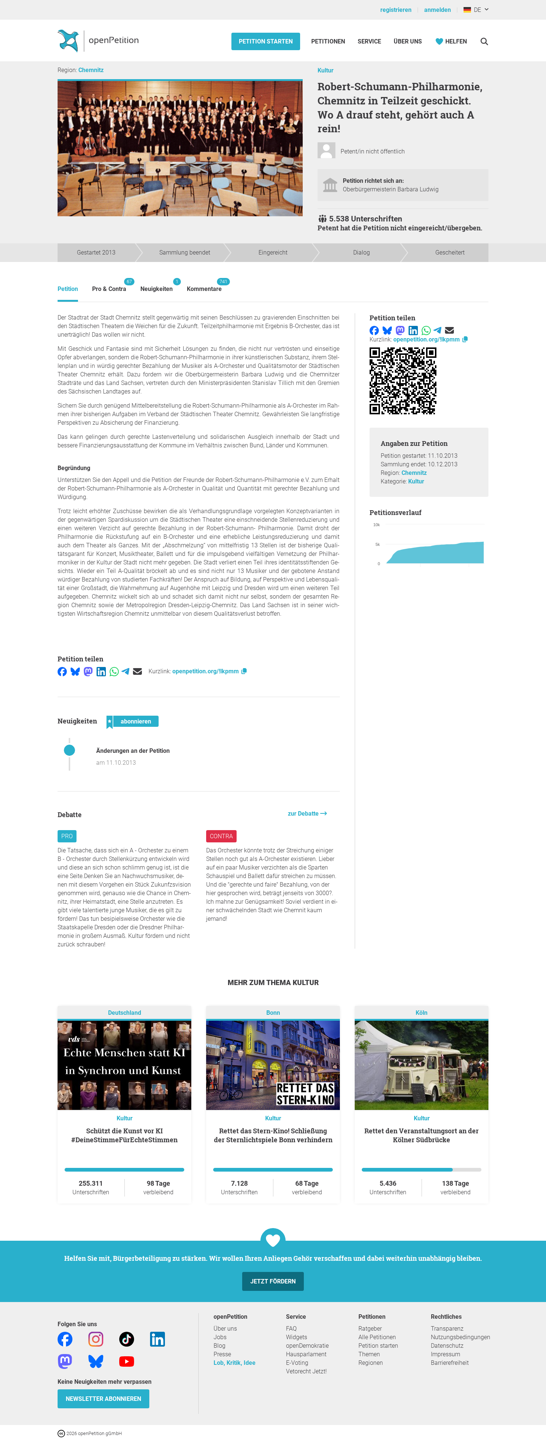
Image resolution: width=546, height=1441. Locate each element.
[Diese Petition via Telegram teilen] (125, 671)
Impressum (445, 1354)
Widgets (296, 1337)
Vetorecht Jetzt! (306, 1371)
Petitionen (329, 41)
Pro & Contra (109, 285)
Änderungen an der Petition (133, 750)
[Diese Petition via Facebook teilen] (62, 671)
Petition (68, 288)
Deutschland (124, 1013)
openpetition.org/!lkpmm (206, 671)
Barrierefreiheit (450, 1362)
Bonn (273, 1013)
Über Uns (408, 41)
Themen (369, 1354)
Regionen (370, 1362)
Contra (221, 836)
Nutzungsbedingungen (460, 1337)
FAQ (291, 1328)
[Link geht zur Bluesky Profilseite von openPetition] (95, 1361)
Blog (219, 1345)
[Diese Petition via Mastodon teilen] (88, 671)
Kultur (326, 70)
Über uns (225, 1328)
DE (476, 9)
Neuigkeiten (156, 285)
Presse (222, 1354)
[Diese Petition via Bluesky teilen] (75, 671)
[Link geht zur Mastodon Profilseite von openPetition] (65, 1361)
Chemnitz (91, 70)
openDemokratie (307, 1345)
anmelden (437, 9)
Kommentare (204, 285)
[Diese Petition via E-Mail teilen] (137, 671)
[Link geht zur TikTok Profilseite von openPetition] (126, 1339)
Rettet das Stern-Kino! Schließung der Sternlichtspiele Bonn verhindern (273, 1135)
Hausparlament (306, 1354)
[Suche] (484, 41)
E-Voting (297, 1362)
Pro (67, 836)
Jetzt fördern (273, 1281)
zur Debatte (304, 813)
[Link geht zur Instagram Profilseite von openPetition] (95, 1339)
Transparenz (447, 1328)
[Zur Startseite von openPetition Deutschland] (99, 40)
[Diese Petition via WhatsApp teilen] (114, 671)
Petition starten (266, 41)
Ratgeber (370, 1328)
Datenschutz (447, 1345)
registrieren (396, 9)
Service (369, 41)
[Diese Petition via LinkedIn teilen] (101, 671)
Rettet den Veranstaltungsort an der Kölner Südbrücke (421, 1135)
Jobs (220, 1337)
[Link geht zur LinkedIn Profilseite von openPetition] (157, 1339)
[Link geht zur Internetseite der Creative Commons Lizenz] (62, 1433)
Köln (422, 1013)
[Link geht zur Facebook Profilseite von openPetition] (65, 1339)
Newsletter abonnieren (103, 1398)
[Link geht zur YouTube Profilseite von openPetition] (126, 1361)
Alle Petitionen (377, 1337)
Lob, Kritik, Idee (235, 1362)
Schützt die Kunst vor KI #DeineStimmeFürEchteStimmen (124, 1135)
